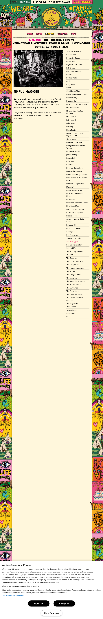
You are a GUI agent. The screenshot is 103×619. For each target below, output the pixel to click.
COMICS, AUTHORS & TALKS (51, 47)
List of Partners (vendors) (12, 596)
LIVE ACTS (35, 40)
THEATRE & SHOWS (62, 40)
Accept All (64, 603)
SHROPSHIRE (24, 2)
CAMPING (63, 34)
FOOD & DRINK (59, 43)
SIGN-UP (51, 2)
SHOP (58, 2)
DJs (46, 40)
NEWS (39, 34)
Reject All (39, 603)
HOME (30, 34)
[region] (51, 590)
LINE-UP (49, 34)
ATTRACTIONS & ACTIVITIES (30, 43)
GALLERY (66, 2)
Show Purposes (51, 613)
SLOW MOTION (80, 43)
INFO (73, 34)
